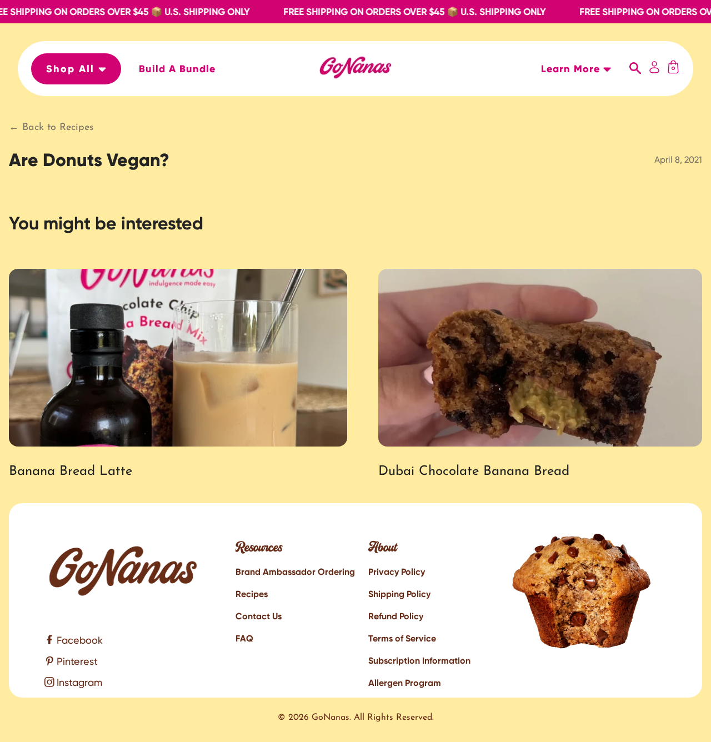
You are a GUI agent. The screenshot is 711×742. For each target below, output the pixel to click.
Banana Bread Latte (70, 471)
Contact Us (259, 616)
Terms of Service (402, 638)
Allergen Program (404, 683)
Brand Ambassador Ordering (295, 571)
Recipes (252, 594)
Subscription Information (419, 660)
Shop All (72, 69)
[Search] (635, 69)
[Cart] (673, 68)
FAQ (244, 638)
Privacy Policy (396, 571)
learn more (572, 69)
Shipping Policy (399, 594)
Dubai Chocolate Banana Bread (473, 471)
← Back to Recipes (51, 128)
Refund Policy (395, 616)
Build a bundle (177, 69)
